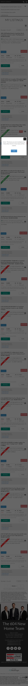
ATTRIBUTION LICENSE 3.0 (22, 673)
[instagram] (19, 648)
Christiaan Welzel (9, 673)
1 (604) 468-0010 (5, 72)
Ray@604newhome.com (14, 643)
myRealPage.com (14, 670)
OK (14, 151)
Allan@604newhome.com (14, 644)
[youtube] (16, 648)
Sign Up (8, 1)
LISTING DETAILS (5, 65)
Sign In (3, 1)
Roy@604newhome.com (14, 641)
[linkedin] (12, 648)
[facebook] (8, 648)
